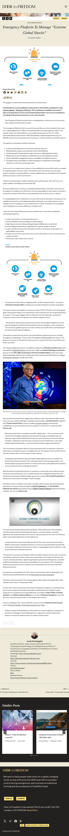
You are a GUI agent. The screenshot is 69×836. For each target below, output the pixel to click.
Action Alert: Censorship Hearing (57, 690)
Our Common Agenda (34, 22)
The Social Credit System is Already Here (14, 690)
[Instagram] (22, 92)
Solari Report (45, 741)
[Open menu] (66, 6)
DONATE (64, 18)
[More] (25, 92)
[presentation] (17, 720)
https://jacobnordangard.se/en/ (30, 653)
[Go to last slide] (5, 732)
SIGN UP (56, 18)
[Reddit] (11, 92)
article (8, 102)
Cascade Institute (41, 423)
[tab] (30, 755)
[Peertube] (10, 18)
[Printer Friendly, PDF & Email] (8, 97)
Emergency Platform (23, 110)
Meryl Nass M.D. (11, 741)
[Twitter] (8, 92)
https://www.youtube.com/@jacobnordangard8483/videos (31, 663)
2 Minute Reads (8, 623)
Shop (12, 673)
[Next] (64, 732)
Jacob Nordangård (35, 38)
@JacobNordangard (17, 668)
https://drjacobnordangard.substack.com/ (25, 658)
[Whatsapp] (15, 92)
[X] (3, 18)
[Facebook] (4, 92)
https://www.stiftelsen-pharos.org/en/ (24, 678)
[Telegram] (7, 18)
